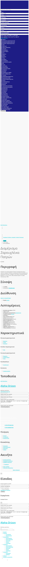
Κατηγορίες (3, 20)
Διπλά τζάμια (5, 51)
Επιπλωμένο (5, 50)
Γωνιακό (4, 75)
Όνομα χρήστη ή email (6, 483)
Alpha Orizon (8, 385)
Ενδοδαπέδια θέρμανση (7, 76)
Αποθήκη (4, 59)
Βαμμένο (4, 54)
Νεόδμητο (4, 70)
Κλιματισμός (5, 67)
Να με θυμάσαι (5, 489)
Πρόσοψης (4, 66)
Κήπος (3, 55)
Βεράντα (4, 56)
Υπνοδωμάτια (4, 25)
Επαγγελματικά (6, 447)
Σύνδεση (2, 491)
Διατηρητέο (5, 93)
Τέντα (3, 58)
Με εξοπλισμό (5, 107)
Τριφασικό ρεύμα (6, 109)
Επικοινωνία (6, 438)
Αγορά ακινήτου (7, 459)
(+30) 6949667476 (9, 427)
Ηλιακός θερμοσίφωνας (7, 79)
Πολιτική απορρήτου (8, 468)
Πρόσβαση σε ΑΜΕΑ (6, 72)
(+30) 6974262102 (9, 425)
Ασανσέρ (4, 48)
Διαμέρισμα (12, 288)
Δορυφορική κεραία (6, 62)
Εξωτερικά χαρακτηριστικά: (8, 42)
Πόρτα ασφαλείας (6, 47)
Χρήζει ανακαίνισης (6, 97)
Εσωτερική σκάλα (6, 68)
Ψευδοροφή (5, 104)
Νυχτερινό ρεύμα (6, 77)
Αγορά (12, 314)
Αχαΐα (8, 300)
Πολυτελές (4, 105)
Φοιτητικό (4, 83)
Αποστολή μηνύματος (5, 406)
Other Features (4, 38)
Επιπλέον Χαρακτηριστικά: (8, 43)
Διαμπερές (4, 99)
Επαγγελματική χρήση (7, 87)
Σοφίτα (3, 39)
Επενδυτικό (4, 88)
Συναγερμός (5, 60)
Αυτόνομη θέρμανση (7, 108)
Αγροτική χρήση (6, 100)
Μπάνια (2, 27)
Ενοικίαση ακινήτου (8, 461)
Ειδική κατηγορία (5, 33)
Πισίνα (3, 80)
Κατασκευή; (5, 89)
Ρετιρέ (3, 64)
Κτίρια (4, 449)
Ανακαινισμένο (5, 96)
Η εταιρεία (5, 437)
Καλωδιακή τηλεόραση (7, 103)
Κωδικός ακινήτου (5, 22)
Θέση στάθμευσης (6, 74)
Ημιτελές (4, 92)
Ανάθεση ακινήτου (7, 462)
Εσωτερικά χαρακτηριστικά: (8, 40)
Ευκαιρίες (5, 446)
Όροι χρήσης (6, 466)
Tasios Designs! (16, 470)
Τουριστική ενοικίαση (7, 85)
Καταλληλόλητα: (6, 81)
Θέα (3, 63)
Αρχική (4, 435)
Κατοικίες (5, 448)
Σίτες (3, 52)
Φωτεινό (4, 71)
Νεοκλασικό (5, 95)
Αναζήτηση (3, 110)
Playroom (4, 46)
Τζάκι (3, 44)
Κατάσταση (3, 17)
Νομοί (2, 12)
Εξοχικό (4, 84)
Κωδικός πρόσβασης (5, 486)
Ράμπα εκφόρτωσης (6, 101)
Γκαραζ (2, 30)
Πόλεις (2, 14)
